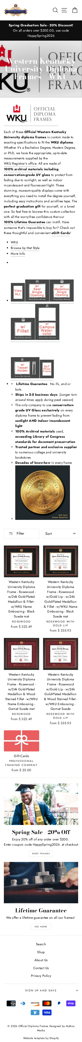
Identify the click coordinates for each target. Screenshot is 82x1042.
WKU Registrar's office (20, 163)
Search (41, 944)
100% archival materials (23, 169)
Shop (41, 952)
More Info (18, 253)
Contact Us (41, 968)
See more (41, 926)
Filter (19, 533)
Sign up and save (41, 990)
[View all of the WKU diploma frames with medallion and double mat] (61, 284)
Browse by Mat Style (25, 248)
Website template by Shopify (41, 1038)
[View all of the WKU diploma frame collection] (18, 284)
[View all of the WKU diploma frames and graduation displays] (31, 114)
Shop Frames (41, 853)
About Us (41, 960)
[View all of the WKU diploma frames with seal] (37, 284)
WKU (14, 242)
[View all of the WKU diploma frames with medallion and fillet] (23, 323)
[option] (41, 30)
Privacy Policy (41, 975)
